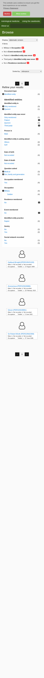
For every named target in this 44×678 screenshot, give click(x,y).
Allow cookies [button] (21, 14)
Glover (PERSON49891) (17, 310)
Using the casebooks (31, 21)
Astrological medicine (10, 21)
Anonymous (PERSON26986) (19, 286)
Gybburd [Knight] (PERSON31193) (21, 262)
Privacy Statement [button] (10, 8)
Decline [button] (7, 14)
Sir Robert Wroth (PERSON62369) (21, 334)
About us (5, 26)
